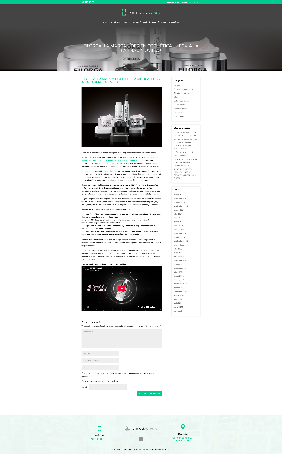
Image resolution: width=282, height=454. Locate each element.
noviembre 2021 (180, 284)
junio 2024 (178, 218)
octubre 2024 (179, 202)
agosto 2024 (179, 210)
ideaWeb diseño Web (162, 449)
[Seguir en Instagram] (141, 439)
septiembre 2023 (181, 241)
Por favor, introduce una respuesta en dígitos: (100, 381)
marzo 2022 (179, 276)
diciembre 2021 (180, 280)
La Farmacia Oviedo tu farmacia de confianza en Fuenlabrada (133, 449)
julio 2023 (178, 249)
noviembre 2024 (180, 198)
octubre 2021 (179, 288)
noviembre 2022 (180, 260)
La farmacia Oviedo (181, 101)
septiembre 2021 (181, 291)
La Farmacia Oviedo (171, 2)
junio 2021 (178, 303)
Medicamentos (180, 105)
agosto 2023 (179, 245)
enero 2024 (178, 225)
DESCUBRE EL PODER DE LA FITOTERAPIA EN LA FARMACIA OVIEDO (186, 162)
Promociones (186, 2)
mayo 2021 (178, 307)
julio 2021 (178, 299)
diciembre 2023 (180, 229)
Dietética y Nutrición (112, 22)
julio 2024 (178, 214)
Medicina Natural (139, 22)
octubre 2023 (179, 237)
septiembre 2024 (181, 206)
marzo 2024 (179, 221)
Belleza (152, 22)
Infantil (126, 22)
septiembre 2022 (181, 268)
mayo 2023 (178, 253)
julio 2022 (178, 272)
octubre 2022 (179, 264)
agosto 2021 (179, 295)
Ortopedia (178, 112)
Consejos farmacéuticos (168, 22)
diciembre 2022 (180, 256)
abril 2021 (178, 311)
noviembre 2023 (180, 233)
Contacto (197, 2)
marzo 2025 (179, 194)
